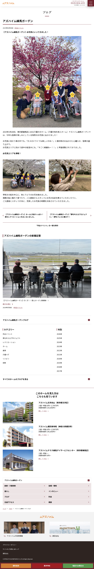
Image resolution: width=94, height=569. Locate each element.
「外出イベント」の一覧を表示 (47, 225)
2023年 (59, 346)
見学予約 (47, 566)
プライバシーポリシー (10, 545)
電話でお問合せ (78, 566)
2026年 (59, 334)
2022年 (59, 350)
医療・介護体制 (10, 486)
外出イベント (7, 334)
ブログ (6, 497)
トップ (4, 508)
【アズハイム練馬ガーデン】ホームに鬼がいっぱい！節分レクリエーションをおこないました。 (24, 215)
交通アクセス (9, 502)
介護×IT (6, 354)
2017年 (59, 371)
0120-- (78, 3)
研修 (4, 363)
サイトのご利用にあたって (11, 549)
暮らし (6, 491)
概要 (50, 502)
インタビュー (53, 491)
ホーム (5, 346)
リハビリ (6, 359)
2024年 (59, 342)
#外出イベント (19, 28)
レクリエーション (9, 342)
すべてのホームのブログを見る (15, 379)
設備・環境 (53, 486)
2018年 (59, 367)
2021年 (59, 354)
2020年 (59, 359)
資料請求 (16, 566)
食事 (4, 350)
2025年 (59, 338)
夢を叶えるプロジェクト (11, 338)
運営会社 (5, 553)
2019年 (59, 363)
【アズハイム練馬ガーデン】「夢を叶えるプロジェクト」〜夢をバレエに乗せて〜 (68, 215)
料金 (50, 497)
